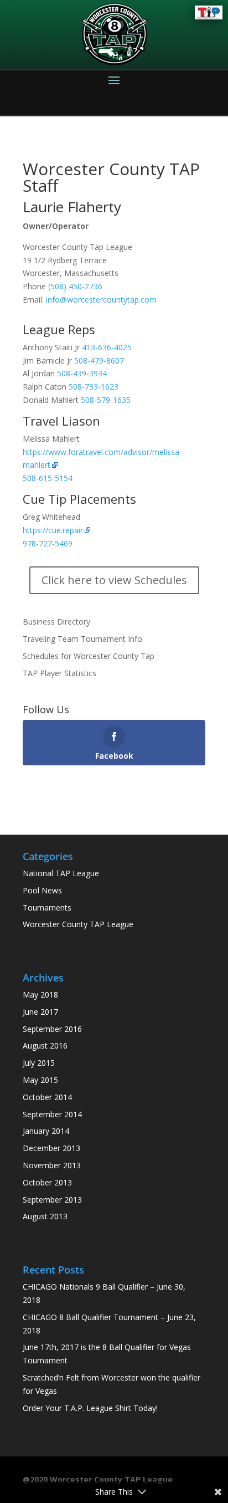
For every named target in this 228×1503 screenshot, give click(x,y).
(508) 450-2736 (75, 286)
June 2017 (40, 1011)
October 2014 (47, 1097)
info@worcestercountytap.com (101, 299)
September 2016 (52, 1029)
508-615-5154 (47, 478)
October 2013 (47, 1182)
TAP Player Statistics (59, 673)
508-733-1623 (93, 386)
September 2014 (52, 1114)
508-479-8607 (99, 360)
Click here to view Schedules (114, 579)
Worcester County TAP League (78, 924)
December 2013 (51, 1148)
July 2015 (39, 1062)
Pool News (42, 890)
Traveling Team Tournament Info (82, 638)
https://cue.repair (53, 530)
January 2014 (46, 1131)
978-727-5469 (47, 543)
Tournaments (47, 907)
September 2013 (52, 1199)
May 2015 (40, 1080)
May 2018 (40, 994)
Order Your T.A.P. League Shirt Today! (90, 1408)
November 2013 (52, 1165)
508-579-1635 (106, 400)
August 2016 (45, 1045)
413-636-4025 (107, 347)
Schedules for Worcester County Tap (88, 656)
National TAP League (61, 873)
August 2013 (45, 1216)
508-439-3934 (82, 373)
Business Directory (56, 621)
